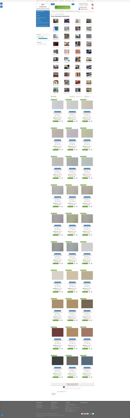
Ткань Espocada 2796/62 (57, 255)
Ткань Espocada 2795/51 (87, 141)
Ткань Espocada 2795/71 (87, 169)
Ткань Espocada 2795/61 (57, 169)
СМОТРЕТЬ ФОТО (58, 111)
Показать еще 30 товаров (72, 383)
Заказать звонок (83, 7)
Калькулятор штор (55, 0)
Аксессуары (39, 20)
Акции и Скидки (55, 11)
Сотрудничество (61, 0)
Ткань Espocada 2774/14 (87, 283)
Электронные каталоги (48, 0)
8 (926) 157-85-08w (69, 407)
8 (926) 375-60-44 (69, 405)
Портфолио (42, 0)
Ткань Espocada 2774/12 (72, 283)
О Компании (38, 0)
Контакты (73, 0)
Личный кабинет (39, 406)
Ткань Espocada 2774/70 (87, 368)
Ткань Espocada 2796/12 (72, 198)
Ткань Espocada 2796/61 (87, 226)
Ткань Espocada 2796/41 (57, 226)
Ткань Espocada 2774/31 (72, 340)
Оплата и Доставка (68, 0)
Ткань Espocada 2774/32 (87, 340)
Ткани (38, 13)
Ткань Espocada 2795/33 (57, 141)
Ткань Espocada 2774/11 (57, 283)
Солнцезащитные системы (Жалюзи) (41, 18)
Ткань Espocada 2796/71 (72, 255)
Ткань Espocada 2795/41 (72, 141)
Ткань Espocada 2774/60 (57, 368)
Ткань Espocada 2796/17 (87, 198)
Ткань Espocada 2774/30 (57, 340)
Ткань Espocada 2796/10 (57, 198)
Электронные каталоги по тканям (42, 25)
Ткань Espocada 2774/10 (87, 255)
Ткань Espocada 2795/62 (72, 169)
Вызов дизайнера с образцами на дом (42, 23)
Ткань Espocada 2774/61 (72, 368)
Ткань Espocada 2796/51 (72, 226)
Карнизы (38, 15)
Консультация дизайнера (62, 7)
